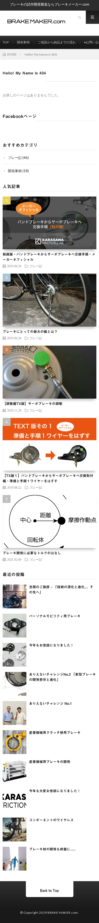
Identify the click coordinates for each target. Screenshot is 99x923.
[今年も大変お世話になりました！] (14, 800)
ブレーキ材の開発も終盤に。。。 (53, 849)
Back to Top (49, 890)
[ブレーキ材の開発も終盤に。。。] (14, 859)
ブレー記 (15, 157)
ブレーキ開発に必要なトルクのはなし (32, 553)
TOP (6, 42)
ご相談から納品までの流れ (57, 42)
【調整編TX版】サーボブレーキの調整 (32, 403)
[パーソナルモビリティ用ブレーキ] (14, 625)
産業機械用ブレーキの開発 (49, 762)
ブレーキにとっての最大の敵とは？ (30, 331)
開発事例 (23, 42)
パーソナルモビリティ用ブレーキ (55, 616)
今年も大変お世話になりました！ (55, 791)
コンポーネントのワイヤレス (51, 820)
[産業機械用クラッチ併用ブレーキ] (14, 742)
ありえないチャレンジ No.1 (50, 703)
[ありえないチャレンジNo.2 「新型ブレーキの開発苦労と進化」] (14, 684)
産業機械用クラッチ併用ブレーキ (55, 732)
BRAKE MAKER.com (63, 913)
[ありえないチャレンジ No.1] (14, 713)
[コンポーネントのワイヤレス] (14, 829)
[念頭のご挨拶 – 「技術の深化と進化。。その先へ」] (14, 596)
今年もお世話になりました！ (51, 645)
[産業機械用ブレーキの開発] (14, 771)
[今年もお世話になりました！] (14, 655)
